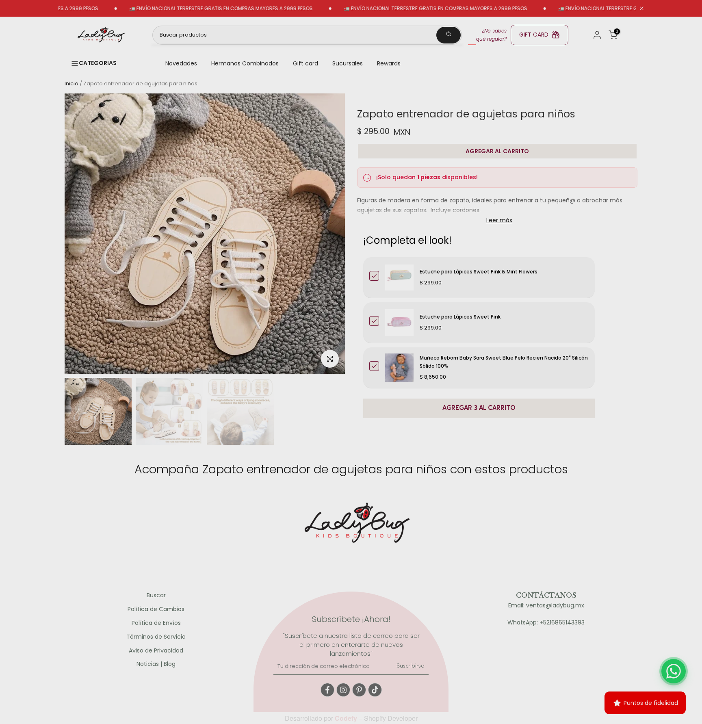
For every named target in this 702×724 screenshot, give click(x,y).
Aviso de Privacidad (156, 651)
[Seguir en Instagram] (343, 690)
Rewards (389, 63)
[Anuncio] (195, 8)
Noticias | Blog (156, 664)
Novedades (181, 63)
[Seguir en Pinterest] (359, 690)
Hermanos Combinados (245, 63)
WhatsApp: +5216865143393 (546, 622)
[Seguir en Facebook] (327, 690)
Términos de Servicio (156, 637)
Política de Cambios (156, 609)
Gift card (305, 63)
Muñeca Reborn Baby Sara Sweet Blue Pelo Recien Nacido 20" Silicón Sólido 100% (504, 361)
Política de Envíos (156, 623)
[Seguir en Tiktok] (375, 690)
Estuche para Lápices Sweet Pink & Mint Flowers (478, 271)
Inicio (71, 83)
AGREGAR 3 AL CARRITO (479, 408)
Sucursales (347, 63)
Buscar (156, 595)
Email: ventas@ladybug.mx (546, 605)
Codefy (347, 718)
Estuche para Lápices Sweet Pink (460, 316)
